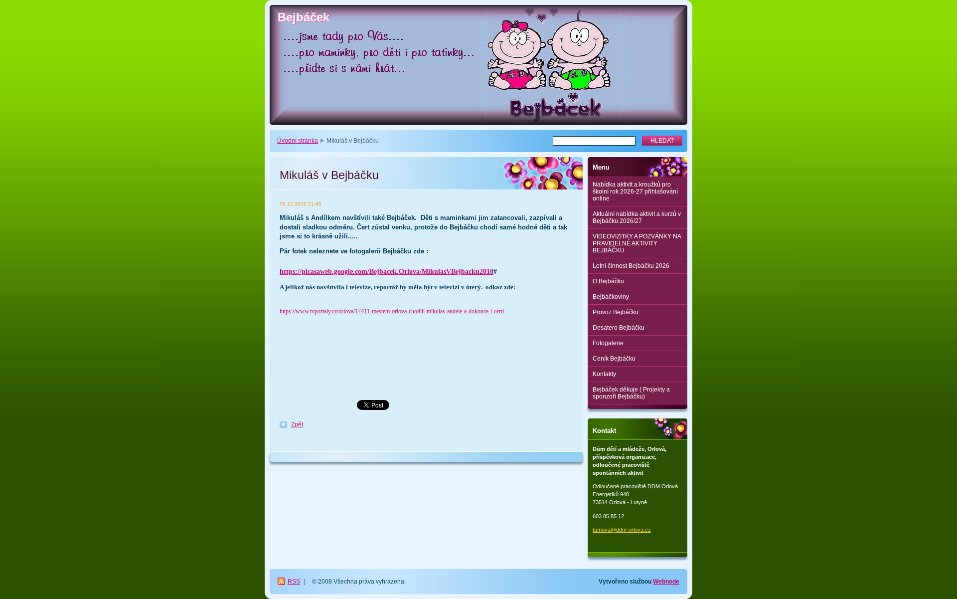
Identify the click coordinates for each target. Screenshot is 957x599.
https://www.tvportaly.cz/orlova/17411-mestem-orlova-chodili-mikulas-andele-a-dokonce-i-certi (392, 311)
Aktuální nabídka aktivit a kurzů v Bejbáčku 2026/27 (637, 217)
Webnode (666, 581)
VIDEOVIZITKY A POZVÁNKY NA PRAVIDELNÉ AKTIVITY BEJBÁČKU (637, 243)
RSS (294, 581)
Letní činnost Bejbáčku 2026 (631, 265)
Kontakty (604, 374)
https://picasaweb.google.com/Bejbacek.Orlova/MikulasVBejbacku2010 (386, 271)
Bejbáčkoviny (611, 296)
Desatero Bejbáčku (618, 327)
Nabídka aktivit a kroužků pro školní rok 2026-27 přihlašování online (635, 191)
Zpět (297, 424)
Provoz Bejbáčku (615, 312)
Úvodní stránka (297, 140)
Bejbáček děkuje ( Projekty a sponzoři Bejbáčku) (631, 393)
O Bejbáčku (608, 281)
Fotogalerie (608, 343)
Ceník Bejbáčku (614, 358)
